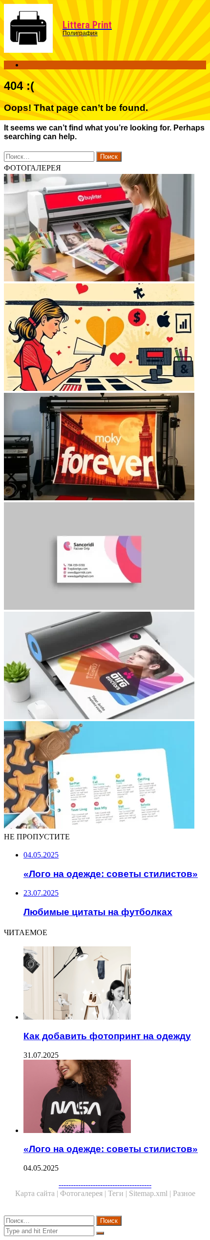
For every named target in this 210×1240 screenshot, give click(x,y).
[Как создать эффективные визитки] (105, 557)
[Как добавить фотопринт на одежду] (114, 984)
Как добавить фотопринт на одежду (107, 1036)
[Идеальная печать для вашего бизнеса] (105, 666)
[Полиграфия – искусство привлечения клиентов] (105, 338)
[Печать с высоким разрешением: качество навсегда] (105, 447)
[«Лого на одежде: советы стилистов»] (114, 1097)
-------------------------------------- (105, 1184)
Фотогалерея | (84, 1193)
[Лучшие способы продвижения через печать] (105, 228)
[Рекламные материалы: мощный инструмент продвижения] (105, 776)
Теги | (118, 1193)
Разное (184, 1193)
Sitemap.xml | (151, 1193)
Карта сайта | (37, 1193)
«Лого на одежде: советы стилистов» (110, 1149)
